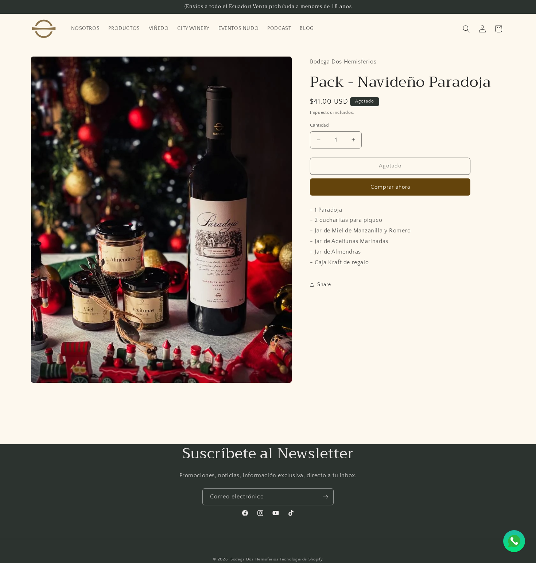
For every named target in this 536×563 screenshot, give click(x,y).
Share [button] (324, 285)
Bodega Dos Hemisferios (254, 559)
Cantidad (319, 125)
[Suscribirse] (325, 496)
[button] (466, 29)
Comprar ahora (390, 187)
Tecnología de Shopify (301, 559)
